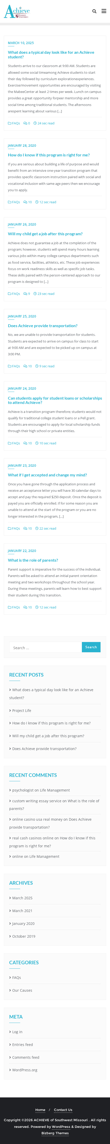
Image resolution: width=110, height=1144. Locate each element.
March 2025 (22, 897)
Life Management (55, 790)
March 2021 (22, 910)
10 (29, 202)
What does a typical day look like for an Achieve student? (51, 54)
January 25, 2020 (22, 316)
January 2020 (23, 923)
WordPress (61, 1127)
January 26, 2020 (22, 224)
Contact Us (63, 1110)
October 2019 (23, 936)
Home (40, 1110)
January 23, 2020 (22, 465)
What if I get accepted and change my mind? (47, 474)
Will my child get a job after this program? (45, 233)
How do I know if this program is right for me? (49, 154)
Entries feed (22, 1044)
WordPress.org (24, 1069)
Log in (17, 1031)
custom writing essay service (36, 800)
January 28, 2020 (22, 145)
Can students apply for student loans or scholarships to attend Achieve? (55, 400)
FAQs (15, 123)
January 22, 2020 (22, 551)
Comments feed (25, 1057)
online (17, 856)
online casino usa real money (37, 819)
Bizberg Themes (55, 1133)
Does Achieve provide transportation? (43, 325)
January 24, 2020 (22, 388)
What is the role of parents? (33, 560)
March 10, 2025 (21, 43)
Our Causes (22, 990)
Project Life (21, 710)
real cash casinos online (32, 838)
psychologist (23, 790)
